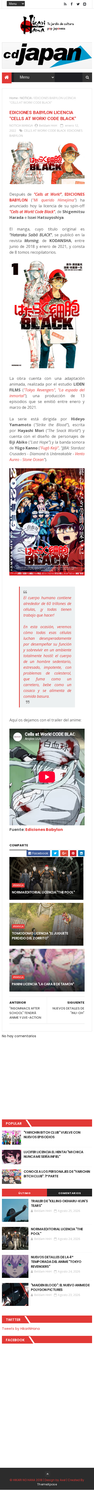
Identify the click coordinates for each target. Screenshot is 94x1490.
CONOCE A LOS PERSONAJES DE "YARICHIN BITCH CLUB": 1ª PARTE (57, 1174)
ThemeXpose (47, 1484)
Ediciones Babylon (44, 829)
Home (13, 98)
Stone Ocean (33, 459)
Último (24, 1193)
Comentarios (69, 1193)
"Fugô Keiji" (49, 448)
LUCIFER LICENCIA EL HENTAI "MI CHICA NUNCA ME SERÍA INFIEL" (53, 1154)
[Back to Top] (47, 1474)
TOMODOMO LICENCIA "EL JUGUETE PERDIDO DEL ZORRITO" (40, 936)
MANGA (27, 125)
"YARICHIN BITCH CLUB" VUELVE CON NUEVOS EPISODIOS (52, 1135)
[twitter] (78, 4)
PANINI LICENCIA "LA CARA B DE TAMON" (43, 984)
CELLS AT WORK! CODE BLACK (45, 130)
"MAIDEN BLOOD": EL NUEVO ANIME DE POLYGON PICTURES (60, 1287)
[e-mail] (84, 4)
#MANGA (18, 885)
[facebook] (71, 4)
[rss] (65, 4)
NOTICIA (26, 98)
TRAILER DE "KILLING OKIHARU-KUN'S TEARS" (59, 1203)
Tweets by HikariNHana (21, 1328)
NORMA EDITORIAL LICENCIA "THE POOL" (43, 892)
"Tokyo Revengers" (39, 390)
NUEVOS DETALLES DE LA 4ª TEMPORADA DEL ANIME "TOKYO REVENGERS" (56, 1262)
